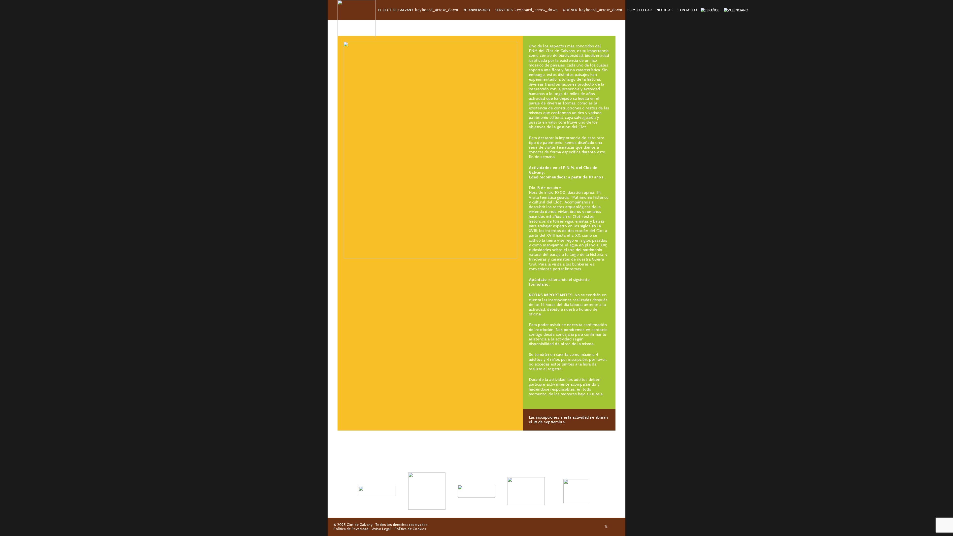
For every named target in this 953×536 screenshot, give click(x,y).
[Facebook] (600, 527)
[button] (436, 10)
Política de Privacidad (351, 529)
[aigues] (476, 491)
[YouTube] (617, 527)
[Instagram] (612, 527)
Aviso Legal (381, 529)
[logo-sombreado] (356, 18)
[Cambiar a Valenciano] (736, 10)
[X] (606, 527)
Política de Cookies (410, 529)
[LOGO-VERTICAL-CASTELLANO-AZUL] (427, 491)
